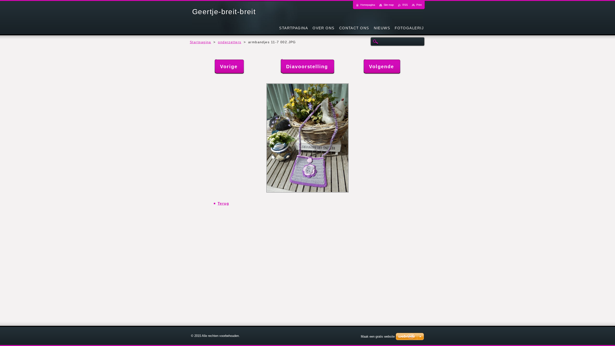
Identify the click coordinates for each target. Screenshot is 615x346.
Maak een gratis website (378, 336)
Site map (389, 4)
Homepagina (367, 4)
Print (419, 4)
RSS (405, 4)
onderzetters (229, 42)
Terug (223, 203)
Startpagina (200, 42)
